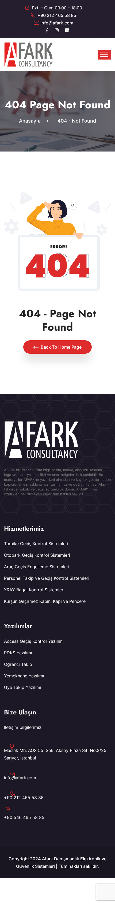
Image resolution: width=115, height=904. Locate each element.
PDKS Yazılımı (18, 652)
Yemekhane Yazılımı (24, 675)
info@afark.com (56, 22)
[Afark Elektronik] (28, 54)
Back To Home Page (61, 347)
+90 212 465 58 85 (56, 15)
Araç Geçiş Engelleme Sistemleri (36, 566)
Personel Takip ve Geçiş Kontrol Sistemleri (46, 578)
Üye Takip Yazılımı (22, 687)
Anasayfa (31, 121)
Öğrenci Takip (18, 664)
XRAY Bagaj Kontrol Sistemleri (34, 589)
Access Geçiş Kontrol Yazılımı (34, 641)
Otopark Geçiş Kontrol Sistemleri (37, 555)
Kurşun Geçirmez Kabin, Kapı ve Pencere (45, 601)
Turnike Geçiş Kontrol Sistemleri (36, 543)
